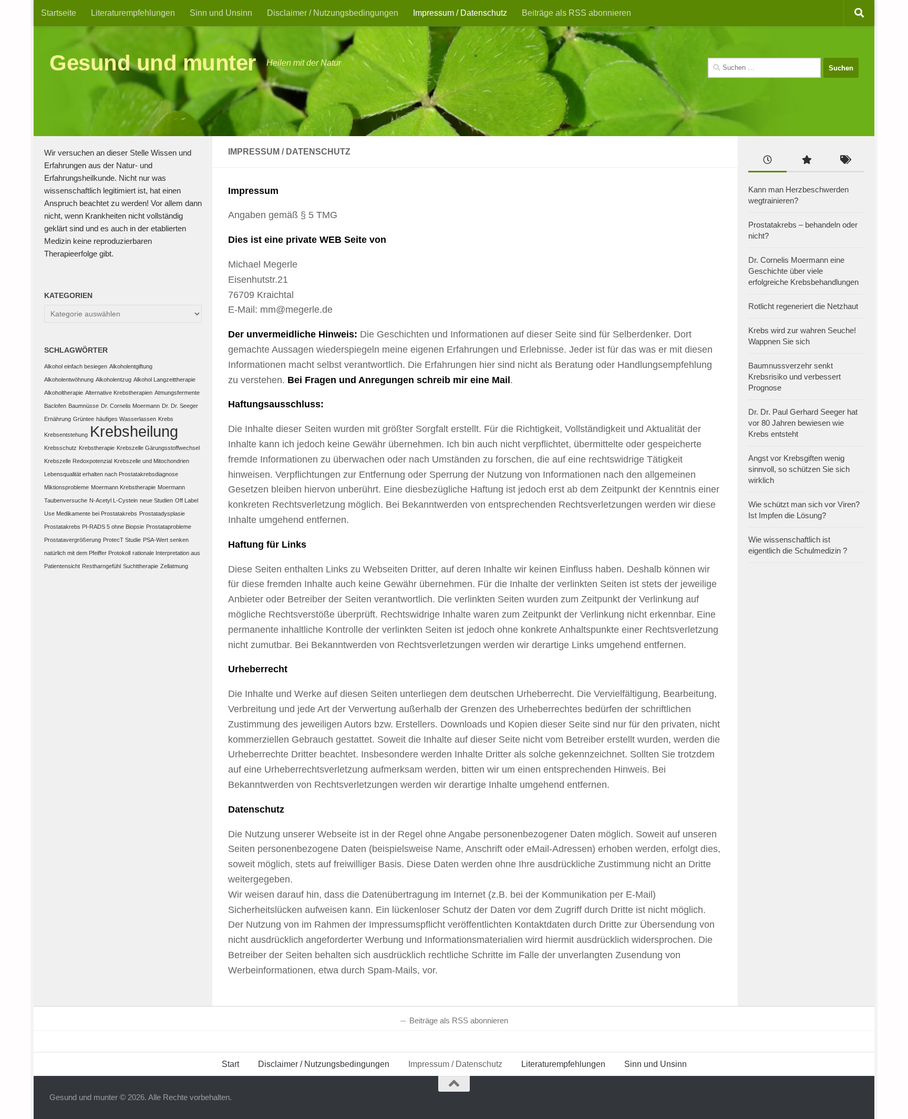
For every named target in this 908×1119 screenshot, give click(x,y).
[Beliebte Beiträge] (806, 161)
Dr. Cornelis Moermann (130, 406)
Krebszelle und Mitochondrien (151, 461)
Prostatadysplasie (162, 513)
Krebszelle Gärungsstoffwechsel (158, 448)
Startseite (58, 12)
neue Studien (156, 500)
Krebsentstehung (66, 435)
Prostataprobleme (168, 526)
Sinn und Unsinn (221, 12)
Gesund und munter (152, 62)
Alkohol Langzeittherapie (164, 379)
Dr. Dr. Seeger (180, 406)
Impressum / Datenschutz (460, 12)
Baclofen (55, 406)
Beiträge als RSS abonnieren (576, 12)
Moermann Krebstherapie (123, 487)
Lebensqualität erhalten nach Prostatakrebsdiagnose (111, 474)
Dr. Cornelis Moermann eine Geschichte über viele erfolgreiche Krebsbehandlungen (803, 270)
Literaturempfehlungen (133, 12)
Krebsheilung (134, 431)
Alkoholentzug (113, 379)
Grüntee (83, 419)
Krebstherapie (97, 448)
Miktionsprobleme (66, 487)
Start (230, 1064)
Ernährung (57, 419)
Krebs (165, 419)
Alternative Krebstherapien (118, 392)
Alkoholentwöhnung (69, 379)
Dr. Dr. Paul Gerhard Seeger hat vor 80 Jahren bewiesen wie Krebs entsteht (803, 422)
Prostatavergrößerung (72, 540)
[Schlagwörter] (845, 161)
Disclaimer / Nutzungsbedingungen (332, 12)
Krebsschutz (60, 448)
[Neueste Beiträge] (767, 161)
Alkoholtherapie (63, 392)
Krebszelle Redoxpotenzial (78, 461)
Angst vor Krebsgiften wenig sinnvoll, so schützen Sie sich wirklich (799, 469)
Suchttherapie (140, 566)
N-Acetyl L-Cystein (113, 500)
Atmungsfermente (177, 392)
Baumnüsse (83, 406)
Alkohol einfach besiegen (75, 366)
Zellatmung (174, 566)
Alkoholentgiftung (130, 366)
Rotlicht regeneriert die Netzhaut (803, 306)
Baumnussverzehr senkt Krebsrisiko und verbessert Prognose (794, 376)
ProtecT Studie (122, 540)
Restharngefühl (101, 566)
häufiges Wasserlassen (126, 419)
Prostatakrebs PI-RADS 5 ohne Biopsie (94, 526)
